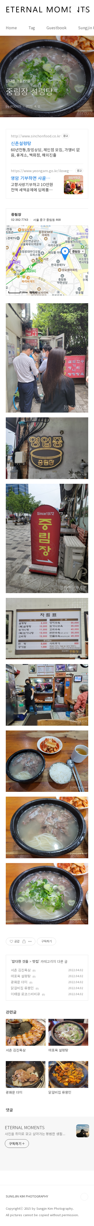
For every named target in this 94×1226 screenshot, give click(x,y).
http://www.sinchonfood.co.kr (35, 136)
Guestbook (57, 27)
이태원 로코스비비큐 (25, 994)
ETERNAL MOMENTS (25, 1127)
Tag (31, 27)
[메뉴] (84, 9)
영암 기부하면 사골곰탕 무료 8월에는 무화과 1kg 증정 (32, 178)
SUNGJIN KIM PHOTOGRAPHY (27, 1196)
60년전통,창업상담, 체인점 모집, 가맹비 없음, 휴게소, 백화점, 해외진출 (45, 152)
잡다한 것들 (20, 961)
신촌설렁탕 (21, 143)
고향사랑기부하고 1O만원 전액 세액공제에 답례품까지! (32, 186)
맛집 (35, 961)
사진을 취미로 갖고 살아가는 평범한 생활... (35, 1133)
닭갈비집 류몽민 (22, 988)
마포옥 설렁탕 (21, 976)
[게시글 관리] (30, 941)
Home (11, 27)
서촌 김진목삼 (21, 970)
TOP (84, 1197)
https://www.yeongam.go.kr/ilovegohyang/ (42, 171)
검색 (73, 9)
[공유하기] (24, 941)
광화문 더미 (19, 982)
